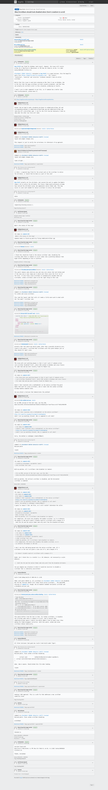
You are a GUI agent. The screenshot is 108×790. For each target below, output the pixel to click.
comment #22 (26, 509)
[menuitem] (62, 2)
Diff (85, 49)
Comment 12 (20, 251)
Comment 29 (20, 691)
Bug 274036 (22, 9)
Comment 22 (20, 458)
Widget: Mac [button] (26, 19)
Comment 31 (20, 728)
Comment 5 (20, 168)
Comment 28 (20, 648)
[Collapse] (92, 62)
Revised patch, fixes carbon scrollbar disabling (25, 49)
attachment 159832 (49, 581)
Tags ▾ (84, 58)
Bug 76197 (17, 182)
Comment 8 (20, 201)
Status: (20, 26)
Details (81, 39)
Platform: (19, 20)
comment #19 (26, 424)
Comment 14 (20, 288)
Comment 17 (20, 359)
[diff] (41, 137)
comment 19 (25, 584)
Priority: (60, 19)
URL (22, 32)
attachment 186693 (26, 292)
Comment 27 (20, 639)
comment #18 (26, 410)
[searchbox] (41, 2)
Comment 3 (20, 133)
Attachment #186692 (19, 336)
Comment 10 (20, 230)
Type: (61, 18)
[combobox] (41, 2)
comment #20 (26, 492)
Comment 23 (20, 489)
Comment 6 (20, 179)
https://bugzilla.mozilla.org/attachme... (44, 99)
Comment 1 (20, 104)
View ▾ (92, 5)
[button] (91, 2)
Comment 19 (20, 397)
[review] (46, 137)
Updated (19, 96)
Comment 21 (20, 441)
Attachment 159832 (19, 73)
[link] (31, 324)
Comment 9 (20, 222)
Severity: (69, 19)
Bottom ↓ (78, 58)
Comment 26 (20, 591)
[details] (29, 73)
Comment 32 (20, 743)
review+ (75, 49)
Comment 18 (20, 372)
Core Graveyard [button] (26, 17)
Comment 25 (20, 574)
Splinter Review (90, 49)
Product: (20, 17)
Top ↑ (92, 785)
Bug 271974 (17, 66)
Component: (19, 19)
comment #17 (26, 375)
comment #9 (26, 234)
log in (21, 777)
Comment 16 (20, 341)
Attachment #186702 (18, 353)
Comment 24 (20, 527)
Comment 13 (20, 266)
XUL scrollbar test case (19, 44)
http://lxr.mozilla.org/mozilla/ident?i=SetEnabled (29, 414)
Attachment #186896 (19, 633)
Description (20, 63)
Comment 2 (20, 125)
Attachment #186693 (19, 282)
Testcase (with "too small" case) (21, 39)
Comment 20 (20, 421)
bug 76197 (43, 73)
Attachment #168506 (19, 145)
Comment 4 (20, 152)
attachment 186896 (26, 651)
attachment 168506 (26, 137)
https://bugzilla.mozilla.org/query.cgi (34, 75)
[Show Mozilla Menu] (15, 2)
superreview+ (73, 51)
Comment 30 (20, 712)
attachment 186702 (26, 444)
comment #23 (26, 530)
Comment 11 (20, 243)
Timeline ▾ (91, 58)
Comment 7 (20, 193)
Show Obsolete (18, 55)
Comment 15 (20, 310)
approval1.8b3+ (75, 52)
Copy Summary (83, 5)
